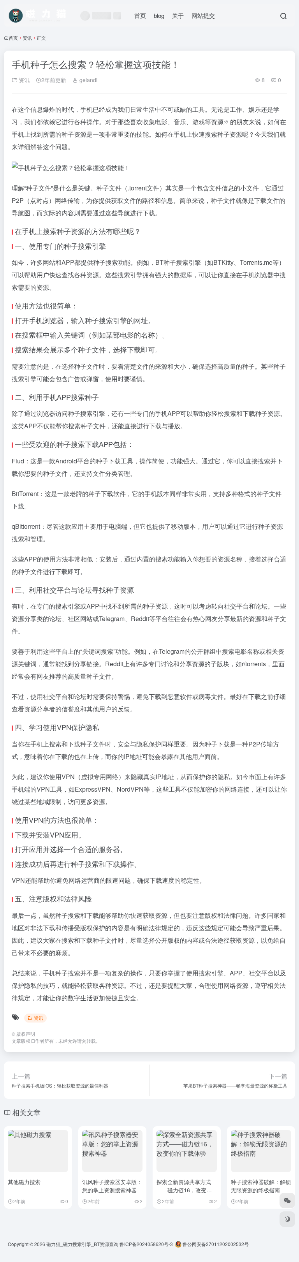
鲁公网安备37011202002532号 (215, 1244)
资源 (217, 121)
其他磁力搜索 (24, 1182)
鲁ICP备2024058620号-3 (146, 1244)
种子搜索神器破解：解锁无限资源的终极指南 (261, 1186)
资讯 (27, 37)
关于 (178, 15)
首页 (140, 15)
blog (159, 15)
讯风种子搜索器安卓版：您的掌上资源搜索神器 (112, 1186)
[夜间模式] (287, 1219)
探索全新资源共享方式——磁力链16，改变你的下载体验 (184, 1190)
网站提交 (203, 15)
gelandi (87, 80)
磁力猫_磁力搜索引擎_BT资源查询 (82, 1244)
